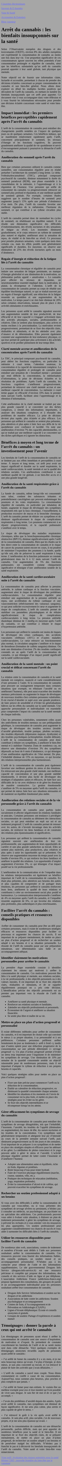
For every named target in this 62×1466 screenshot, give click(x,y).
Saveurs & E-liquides (12, 8)
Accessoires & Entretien (13, 17)
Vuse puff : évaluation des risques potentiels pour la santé (30, 1457)
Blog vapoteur (8, 21)
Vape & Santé (8, 12)
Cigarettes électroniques (13, 4)
